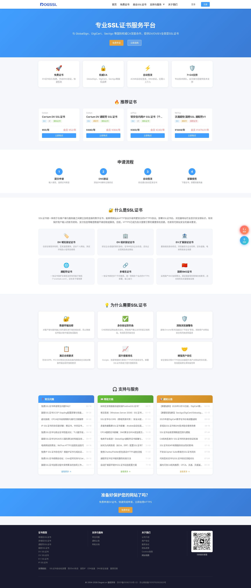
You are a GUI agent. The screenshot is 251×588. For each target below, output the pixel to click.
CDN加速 (91, 568)
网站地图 (145, 555)
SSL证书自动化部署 (58, 568)
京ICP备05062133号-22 (127, 582)
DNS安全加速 (102, 568)
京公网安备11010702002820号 (152, 582)
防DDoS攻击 (73, 568)
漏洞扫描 (114, 568)
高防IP (83, 568)
